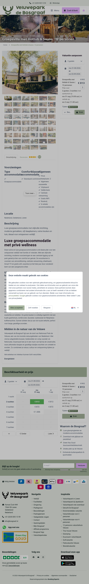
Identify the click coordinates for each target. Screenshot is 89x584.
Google (22, 296)
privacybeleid (14, 296)
